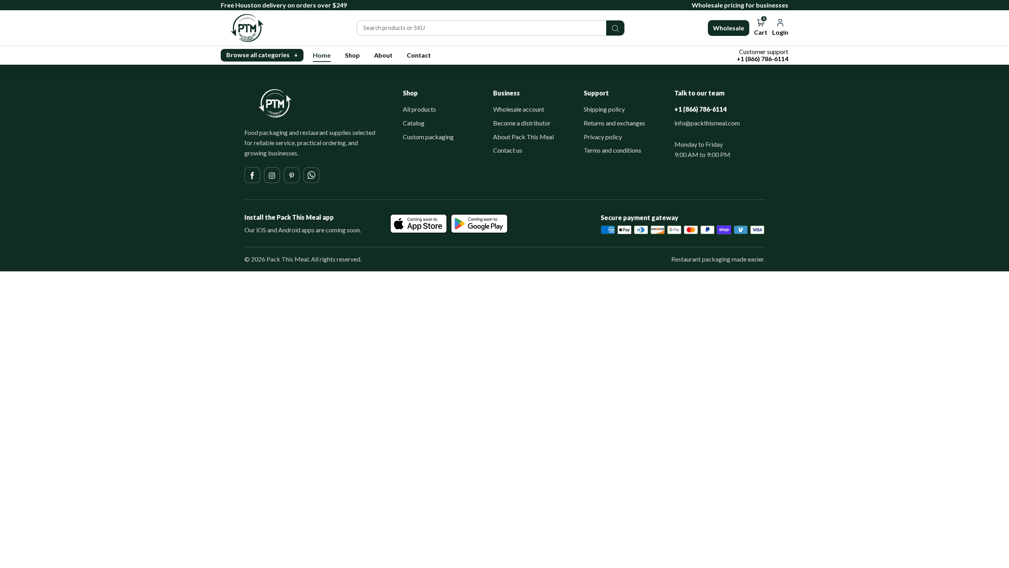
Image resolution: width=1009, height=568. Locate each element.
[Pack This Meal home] (275, 103)
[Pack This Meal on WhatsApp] (311, 175)
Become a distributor (522, 123)
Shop (352, 55)
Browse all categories (262, 54)
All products (419, 109)
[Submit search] (615, 28)
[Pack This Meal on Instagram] (272, 175)
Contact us (507, 150)
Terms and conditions (612, 150)
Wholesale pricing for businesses (740, 5)
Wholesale (728, 28)
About (383, 55)
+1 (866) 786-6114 (700, 109)
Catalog (413, 123)
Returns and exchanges (614, 123)
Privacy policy (603, 136)
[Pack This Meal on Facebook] (252, 175)
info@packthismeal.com (707, 123)
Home (322, 55)
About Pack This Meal (523, 136)
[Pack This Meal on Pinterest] (292, 175)
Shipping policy (604, 109)
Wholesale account (518, 109)
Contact (419, 55)
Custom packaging (428, 136)
